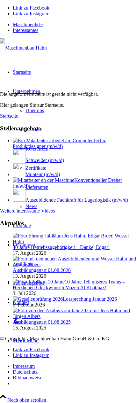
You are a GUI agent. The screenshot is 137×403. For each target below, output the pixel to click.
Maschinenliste (28, 24)
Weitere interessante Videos (27, 210)
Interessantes (25, 30)
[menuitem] (75, 24)
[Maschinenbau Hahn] (23, 47)
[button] (116, 385)
